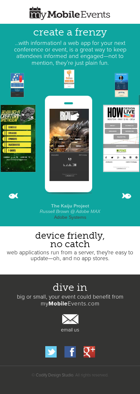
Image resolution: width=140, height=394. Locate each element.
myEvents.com (70, 303)
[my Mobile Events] (70, 14)
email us (70, 330)
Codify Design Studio (54, 375)
